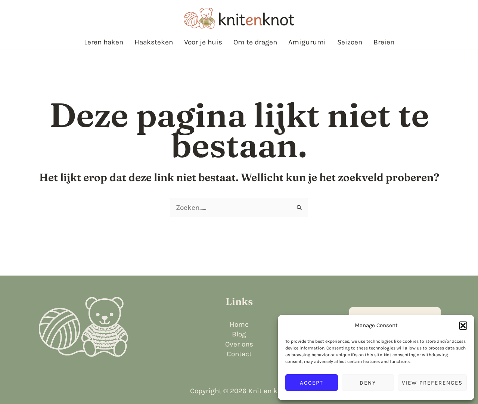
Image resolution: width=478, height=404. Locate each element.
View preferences (432, 382)
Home (239, 324)
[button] (463, 325)
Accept (311, 382)
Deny (368, 382)
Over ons (239, 344)
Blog (239, 334)
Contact (239, 354)
